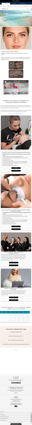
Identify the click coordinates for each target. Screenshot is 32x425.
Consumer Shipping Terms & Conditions (16, 404)
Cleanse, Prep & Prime (19, 6)
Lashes (14, 6)
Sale (1, 6)
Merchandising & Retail (26, 6)
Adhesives (11, 6)
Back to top (16, 350)
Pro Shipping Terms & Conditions (16, 403)
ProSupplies (8, 6)
